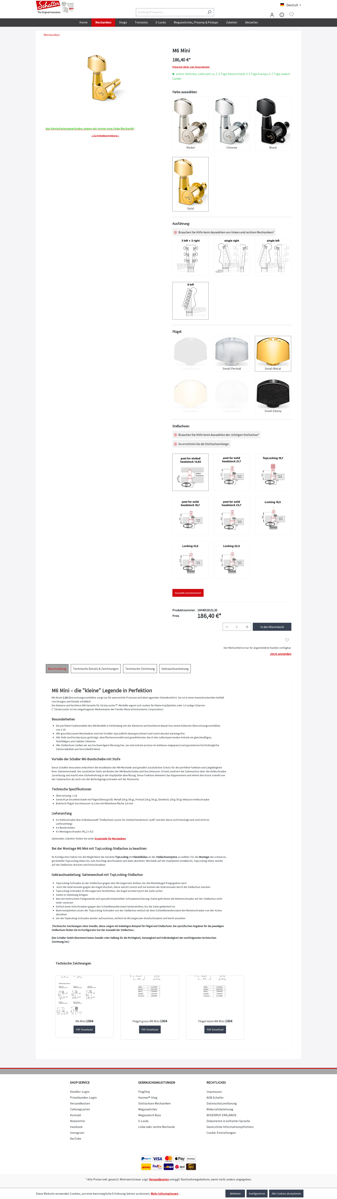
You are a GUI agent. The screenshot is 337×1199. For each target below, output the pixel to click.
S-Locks (143, 1121)
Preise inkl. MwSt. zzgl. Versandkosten (191, 67)
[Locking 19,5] (273, 516)
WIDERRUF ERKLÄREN (221, 1115)
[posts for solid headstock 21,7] (232, 472)
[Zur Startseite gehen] (55, 7)
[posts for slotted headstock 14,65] (190, 472)
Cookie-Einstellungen (221, 1133)
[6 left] (190, 300)
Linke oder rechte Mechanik (156, 1127)
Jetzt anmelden (280, 654)
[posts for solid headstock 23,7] (232, 516)
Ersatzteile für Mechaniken (110, 838)
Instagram (77, 1133)
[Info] (282, 14)
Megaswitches (147, 1109)
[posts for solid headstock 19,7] (190, 516)
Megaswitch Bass (149, 1115)
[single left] (273, 257)
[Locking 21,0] (190, 560)
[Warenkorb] (298, 14)
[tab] (57, 668)
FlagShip (144, 1092)
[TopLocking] (273, 472)
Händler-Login (80, 1092)
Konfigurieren (257, 1193)
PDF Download (84, 1029)
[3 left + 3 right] (190, 257)
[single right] (232, 257)
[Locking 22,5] (232, 560)
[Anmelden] (272, 14)
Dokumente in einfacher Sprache (228, 1121)
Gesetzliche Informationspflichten (230, 1127)
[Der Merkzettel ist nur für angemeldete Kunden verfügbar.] (291, 14)
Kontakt (75, 1115)
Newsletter (77, 1121)
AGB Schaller (215, 1097)
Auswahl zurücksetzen (188, 593)
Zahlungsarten (80, 1109)
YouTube (75, 1138)
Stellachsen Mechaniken (154, 1103)
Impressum (214, 1092)
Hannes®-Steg (147, 1097)
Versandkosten (80, 1103)
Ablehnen (235, 1193)
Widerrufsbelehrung (220, 1109)
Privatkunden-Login (83, 1097)
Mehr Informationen (164, 1193)
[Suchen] (209, 12)
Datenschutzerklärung (222, 1103)
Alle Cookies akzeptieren (286, 1193)
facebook (76, 1127)
